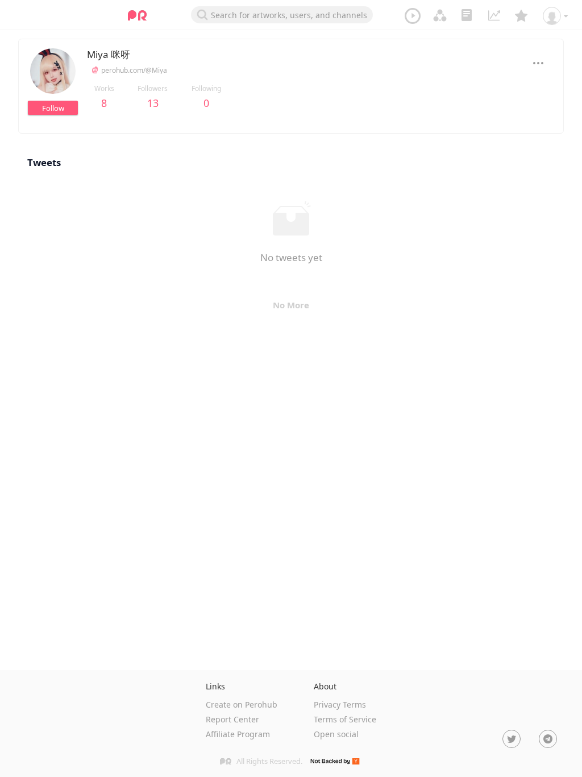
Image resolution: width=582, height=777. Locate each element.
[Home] (137, 15)
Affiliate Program (238, 734)
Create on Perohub (241, 704)
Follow (53, 108)
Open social (336, 734)
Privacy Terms (340, 704)
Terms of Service (345, 719)
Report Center (232, 719)
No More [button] (291, 305)
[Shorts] (413, 16)
